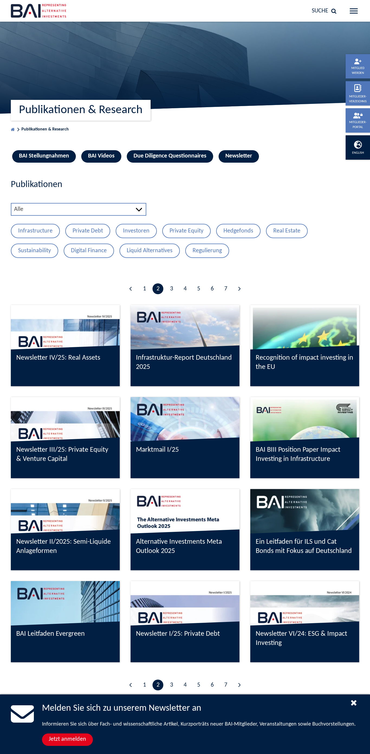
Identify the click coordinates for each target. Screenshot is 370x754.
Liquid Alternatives (150, 251)
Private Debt (88, 231)
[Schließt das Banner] (353, 702)
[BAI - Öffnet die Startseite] (50, 11)
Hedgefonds (238, 231)
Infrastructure (35, 231)
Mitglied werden (357, 71)
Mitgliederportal (358, 125)
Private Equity (186, 231)
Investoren (136, 231)
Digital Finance (89, 251)
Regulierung (207, 251)
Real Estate (286, 231)
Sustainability (34, 251)
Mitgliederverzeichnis (358, 99)
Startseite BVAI (13, 128)
